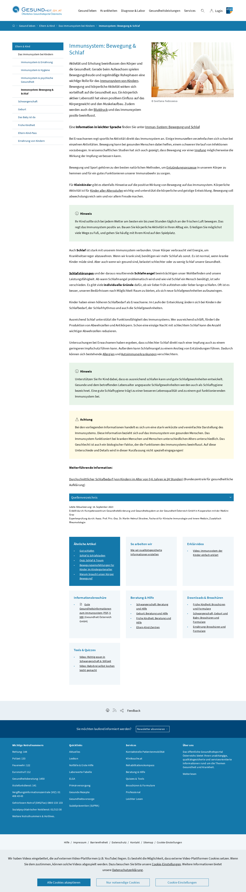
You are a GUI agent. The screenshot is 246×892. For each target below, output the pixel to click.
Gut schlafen (87, 550)
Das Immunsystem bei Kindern (77, 26)
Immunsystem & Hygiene (35, 70)
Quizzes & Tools (135, 778)
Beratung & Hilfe (135, 772)
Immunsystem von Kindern (119, 81)
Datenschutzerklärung (127, 870)
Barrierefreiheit (99, 842)
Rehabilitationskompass (140, 765)
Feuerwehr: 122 (21, 765)
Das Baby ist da (26, 117)
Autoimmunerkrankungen (139, 354)
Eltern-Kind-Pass (27, 133)
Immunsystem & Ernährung (37, 62)
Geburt (22, 109)
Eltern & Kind (47, 26)
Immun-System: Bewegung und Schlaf (172, 127)
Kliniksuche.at (134, 758)
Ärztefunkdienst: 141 (24, 785)
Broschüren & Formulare (140, 785)
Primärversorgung (80, 785)
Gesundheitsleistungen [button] (164, 10)
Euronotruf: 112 (21, 772)
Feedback (133, 710)
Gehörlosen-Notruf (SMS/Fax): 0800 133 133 (37, 802)
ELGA (72, 778)
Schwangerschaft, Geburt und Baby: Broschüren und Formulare (210, 618)
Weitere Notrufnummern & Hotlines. (33, 816)
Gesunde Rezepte (79, 792)
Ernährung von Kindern (31, 141)
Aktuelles (74, 751)
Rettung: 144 (19, 751)
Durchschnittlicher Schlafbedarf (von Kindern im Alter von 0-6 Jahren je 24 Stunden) (126, 479)
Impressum (80, 842)
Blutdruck (101, 109)
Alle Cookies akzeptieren (63, 882)
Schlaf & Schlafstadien (93, 555)
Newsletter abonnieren (151, 729)
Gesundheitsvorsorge (81, 799)
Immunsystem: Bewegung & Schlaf (37, 91)
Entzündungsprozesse (181, 167)
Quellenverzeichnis (84, 497)
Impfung (200, 150)
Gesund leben (27, 26)
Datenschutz (119, 842)
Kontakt (135, 842)
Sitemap (148, 842)
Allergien (109, 354)
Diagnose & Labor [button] (133, 10)
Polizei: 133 (18, 758)
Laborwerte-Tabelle (80, 772)
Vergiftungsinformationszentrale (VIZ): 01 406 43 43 (36, 794)
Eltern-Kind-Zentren (148, 627)
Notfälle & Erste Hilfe (81, 765)
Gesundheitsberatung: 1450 (28, 778)
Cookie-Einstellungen (166, 864)
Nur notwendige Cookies (123, 882)
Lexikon (73, 758)
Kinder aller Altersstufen (106, 190)
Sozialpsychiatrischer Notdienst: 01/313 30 (37, 809)
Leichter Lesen (134, 799)
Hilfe (66, 842)
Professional (133, 792)
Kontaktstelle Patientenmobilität (145, 751)
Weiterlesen (190, 774)
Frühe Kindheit (26, 125)
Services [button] (189, 10)
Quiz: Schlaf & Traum (92, 560)
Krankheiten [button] (108, 10)
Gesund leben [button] (87, 10)
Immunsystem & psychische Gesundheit (37, 80)
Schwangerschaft (27, 101)
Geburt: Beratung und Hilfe (152, 613)
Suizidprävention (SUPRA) (84, 805)
